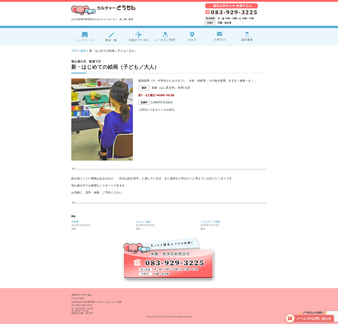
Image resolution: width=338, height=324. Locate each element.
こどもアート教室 (210, 221)
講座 (83, 50)
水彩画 (75, 221)
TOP (74, 50)
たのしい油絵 (143, 221)
